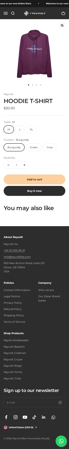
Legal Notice (12, 296)
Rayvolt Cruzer (13, 359)
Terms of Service (14, 321)
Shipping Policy (14, 315)
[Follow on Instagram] (15, 417)
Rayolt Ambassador (16, 340)
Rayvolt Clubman (15, 353)
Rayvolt (8, 94)
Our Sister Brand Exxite (49, 298)
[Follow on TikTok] (34, 417)
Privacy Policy (13, 302)
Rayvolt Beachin (14, 346)
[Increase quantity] (24, 165)
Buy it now (34, 191)
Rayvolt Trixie (12, 378)
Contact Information (17, 290)
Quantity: (9, 157)
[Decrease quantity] (8, 165)
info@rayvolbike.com (17, 256)
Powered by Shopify (38, 438)
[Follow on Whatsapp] (53, 417)
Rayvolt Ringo (13, 365)
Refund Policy (13, 309)
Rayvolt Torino (13, 372)
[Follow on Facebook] (6, 417)
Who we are (46, 290)
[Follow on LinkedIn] (43, 417)
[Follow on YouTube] (24, 417)
